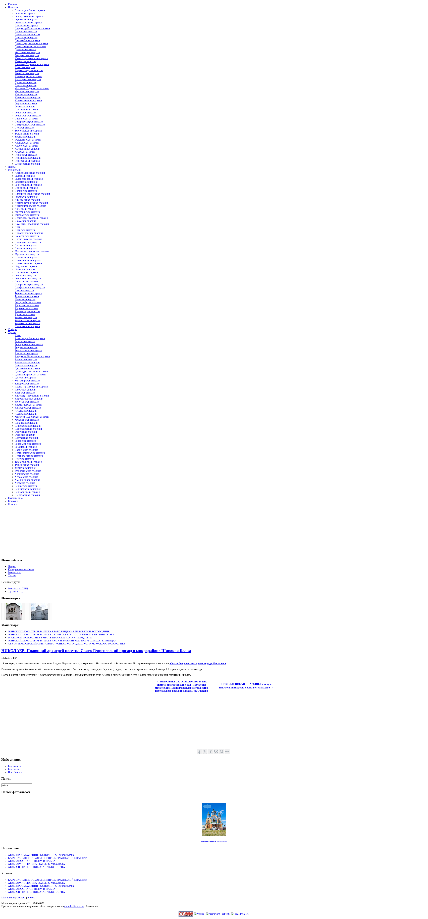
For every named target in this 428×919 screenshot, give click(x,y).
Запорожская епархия (27, 55)
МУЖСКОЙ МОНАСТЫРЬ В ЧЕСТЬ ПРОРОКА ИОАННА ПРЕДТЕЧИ (50, 637)
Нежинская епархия (26, 94)
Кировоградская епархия (29, 70)
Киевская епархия (25, 67)
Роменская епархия (26, 446)
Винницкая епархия (26, 25)
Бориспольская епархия (28, 22)
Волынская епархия (26, 31)
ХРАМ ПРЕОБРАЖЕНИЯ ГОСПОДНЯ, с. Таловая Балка (41, 854)
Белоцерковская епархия (29, 16)
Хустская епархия (25, 151)
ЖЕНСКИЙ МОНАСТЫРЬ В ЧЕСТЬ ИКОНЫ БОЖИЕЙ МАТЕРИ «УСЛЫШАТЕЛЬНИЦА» (62, 640)
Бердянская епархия (26, 19)
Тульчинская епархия (27, 133)
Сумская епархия (24, 127)
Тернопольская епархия (28, 130)
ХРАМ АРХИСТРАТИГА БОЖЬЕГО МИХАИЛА (36, 863)
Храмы (31, 897)
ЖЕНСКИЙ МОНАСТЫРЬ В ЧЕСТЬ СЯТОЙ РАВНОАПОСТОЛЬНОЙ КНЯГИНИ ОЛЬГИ (61, 634)
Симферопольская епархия (30, 124)
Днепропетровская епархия (30, 46)
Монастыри (8, 897)
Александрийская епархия (30, 10)
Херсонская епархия (26, 145)
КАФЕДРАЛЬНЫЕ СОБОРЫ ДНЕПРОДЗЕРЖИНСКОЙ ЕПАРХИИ (47, 857)
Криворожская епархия (28, 79)
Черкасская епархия (26, 154)
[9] (39, 619)
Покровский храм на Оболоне (214, 841)
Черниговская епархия (27, 157)
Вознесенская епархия (27, 34)
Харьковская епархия (27, 142)
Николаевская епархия (27, 97)
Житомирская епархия (27, 52)
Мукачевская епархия (27, 91)
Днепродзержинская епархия (31, 43)
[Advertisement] (101, 531)
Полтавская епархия (26, 109)
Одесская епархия (25, 106)
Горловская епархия (26, 37)
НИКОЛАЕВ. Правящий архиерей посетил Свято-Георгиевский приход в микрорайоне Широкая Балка (96, 650)
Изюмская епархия (25, 61)
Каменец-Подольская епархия (32, 64)
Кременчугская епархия (28, 76)
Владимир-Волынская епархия (32, 28)
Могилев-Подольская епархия (32, 88)
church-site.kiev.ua (74, 906)
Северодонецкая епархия (29, 121)
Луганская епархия (25, 82)
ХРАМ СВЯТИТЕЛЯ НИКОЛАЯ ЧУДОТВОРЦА (36, 866)
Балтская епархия (25, 13)
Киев (18, 227)
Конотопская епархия (27, 73)
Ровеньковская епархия (28, 115)
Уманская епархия (25, 136)
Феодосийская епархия (28, 139)
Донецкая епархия (25, 49)
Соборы (21, 897)
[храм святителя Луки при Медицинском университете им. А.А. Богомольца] (14, 619)
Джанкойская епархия (27, 40)
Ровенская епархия (25, 112)
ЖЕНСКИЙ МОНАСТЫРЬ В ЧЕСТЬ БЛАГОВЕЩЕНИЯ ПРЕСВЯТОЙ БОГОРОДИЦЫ (59, 631)
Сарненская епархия (26, 118)
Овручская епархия (26, 103)
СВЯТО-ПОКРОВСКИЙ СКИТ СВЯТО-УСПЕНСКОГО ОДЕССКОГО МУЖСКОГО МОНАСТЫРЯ (66, 643)
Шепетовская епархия (27, 163)
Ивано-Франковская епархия (31, 58)
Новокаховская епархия (28, 100)
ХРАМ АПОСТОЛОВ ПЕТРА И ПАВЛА (31, 860)
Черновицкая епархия (27, 160)
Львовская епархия (25, 85)
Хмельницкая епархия (27, 148)
